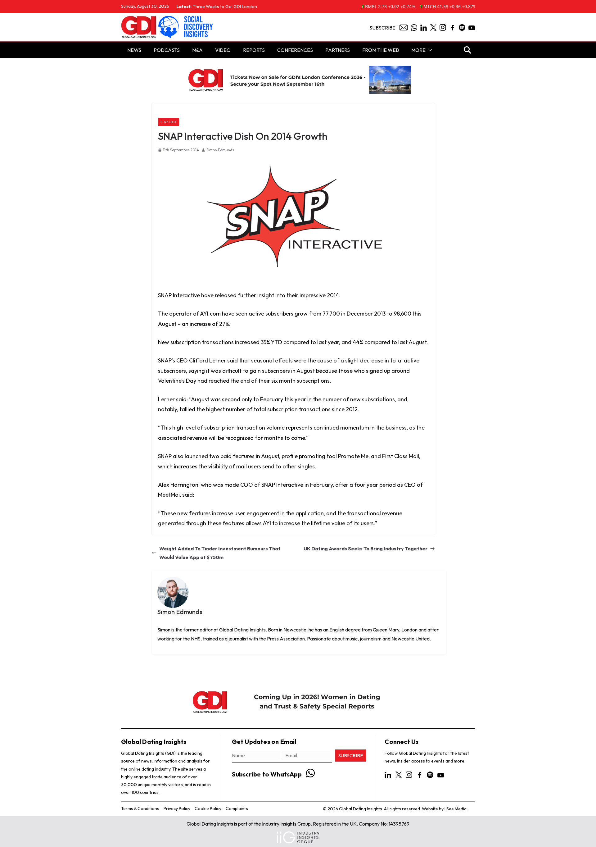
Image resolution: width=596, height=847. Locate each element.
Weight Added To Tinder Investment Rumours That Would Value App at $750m (220, 553)
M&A (197, 50)
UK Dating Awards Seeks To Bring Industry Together (365, 548)
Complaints (237, 808)
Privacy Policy (177, 808)
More (418, 50)
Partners (337, 50)
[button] (429, 50)
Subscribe (382, 28)
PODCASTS (167, 50)
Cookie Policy (208, 808)
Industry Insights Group (286, 824)
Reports (254, 50)
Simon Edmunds (220, 150)
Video (223, 50)
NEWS (134, 50)
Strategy (168, 122)
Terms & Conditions (140, 808)
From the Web (380, 50)
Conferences (295, 50)
